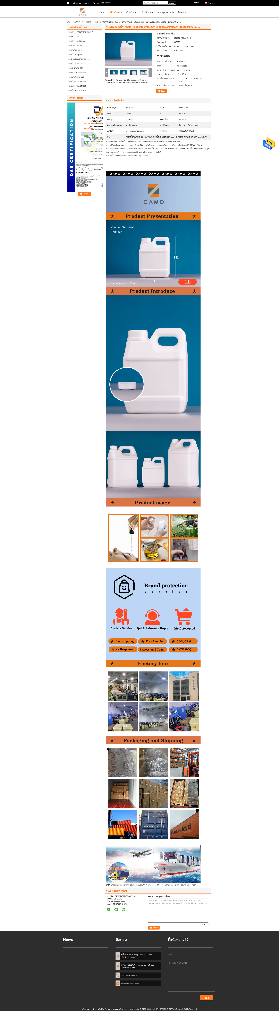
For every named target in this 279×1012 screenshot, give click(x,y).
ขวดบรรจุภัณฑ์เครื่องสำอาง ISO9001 (149, 885)
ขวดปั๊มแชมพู (73, 54)
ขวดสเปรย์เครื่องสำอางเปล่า (79, 32)
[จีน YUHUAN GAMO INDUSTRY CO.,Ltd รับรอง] (99, 147)
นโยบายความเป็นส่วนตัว (91, 1009)
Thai (209, 3)
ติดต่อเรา (182, 12)
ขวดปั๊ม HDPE (73, 63)
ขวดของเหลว (73, 45)
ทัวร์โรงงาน (148, 12)
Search (172, 3)
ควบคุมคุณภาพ (166, 12)
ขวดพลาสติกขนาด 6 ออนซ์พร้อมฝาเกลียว (180, 885)
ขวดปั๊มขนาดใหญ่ (75, 81)
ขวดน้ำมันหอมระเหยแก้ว (77, 90)
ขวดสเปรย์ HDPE (75, 36)
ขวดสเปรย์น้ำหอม (75, 41)
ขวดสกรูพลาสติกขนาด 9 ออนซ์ (122, 885)
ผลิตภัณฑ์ (115, 12)
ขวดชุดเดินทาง (74, 77)
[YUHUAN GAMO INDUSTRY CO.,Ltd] (83, 11)
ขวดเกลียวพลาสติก (89, 22)
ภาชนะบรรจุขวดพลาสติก (77, 59)
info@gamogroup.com (79, 3)
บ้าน (103, 12)
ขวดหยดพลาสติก (75, 50)
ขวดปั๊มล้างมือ (73, 68)
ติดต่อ (163, 91)
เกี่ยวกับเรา (131, 12)
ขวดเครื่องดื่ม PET (75, 72)
